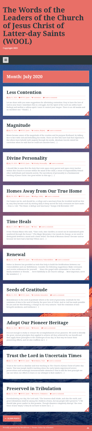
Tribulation (44, 394)
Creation (36, 130)
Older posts (13, 418)
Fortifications (38, 260)
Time (35, 227)
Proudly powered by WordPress (16, 427)
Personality (43, 163)
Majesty (42, 130)
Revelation (36, 361)
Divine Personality (27, 158)
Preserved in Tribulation (34, 388)
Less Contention (24, 92)
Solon (40, 427)
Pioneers (36, 328)
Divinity (36, 163)
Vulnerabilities (48, 260)
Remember (44, 295)
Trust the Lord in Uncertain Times (44, 355)
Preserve (36, 394)
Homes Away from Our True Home (44, 191)
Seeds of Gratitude (27, 289)
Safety (41, 196)
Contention (37, 97)
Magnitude (18, 125)
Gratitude (36, 295)
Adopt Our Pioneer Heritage (37, 322)
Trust (43, 361)
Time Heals (19, 221)
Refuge (35, 196)
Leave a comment (51, 97)
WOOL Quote (24, 97)
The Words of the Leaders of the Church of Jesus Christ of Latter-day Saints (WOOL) (43, 26)
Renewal (16, 254)
